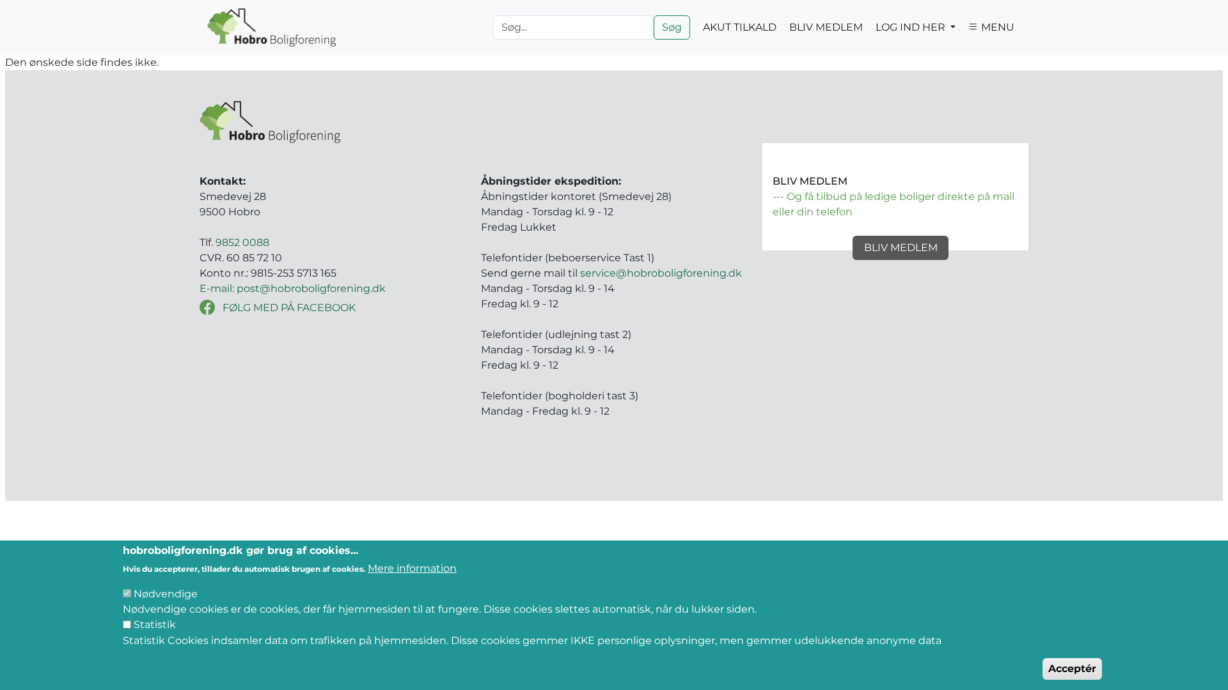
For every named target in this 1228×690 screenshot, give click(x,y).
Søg (672, 27)
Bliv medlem (901, 247)
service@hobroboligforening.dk (661, 273)
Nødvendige (166, 594)
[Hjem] (271, 27)
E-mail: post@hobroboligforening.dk (293, 288)
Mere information (412, 568)
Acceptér (1072, 669)
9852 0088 (242, 242)
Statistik (155, 624)
